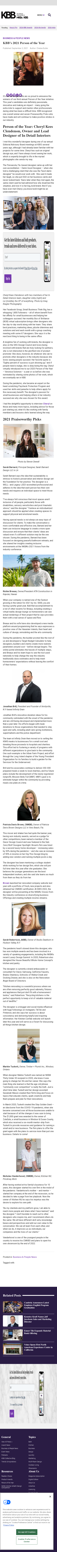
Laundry (31, 1455)
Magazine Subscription (36, 1476)
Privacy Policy (8, 1525)
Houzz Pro (13, 28)
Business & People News (16, 38)
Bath (30, 1442)
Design (30, 1452)
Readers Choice (6, 1476)
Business (31, 1448)
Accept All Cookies (27, 1532)
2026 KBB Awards (25, 28)
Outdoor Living (33, 1465)
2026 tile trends (40, 28)
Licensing (31, 1489)
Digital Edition (33, 1479)
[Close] (50, 1496)
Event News (5, 1452)
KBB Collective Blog (8, 1458)
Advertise (31, 1486)
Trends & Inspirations (8, 1462)
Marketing (32, 1458)
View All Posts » (6, 1442)
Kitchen (31, 1445)
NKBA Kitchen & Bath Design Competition (11, 1487)
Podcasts (4, 1455)
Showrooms (32, 1468)
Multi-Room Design (35, 1462)
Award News (5, 1445)
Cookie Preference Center (27, 1540)
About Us (31, 1483)
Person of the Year (7, 1483)
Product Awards (7, 1479)
